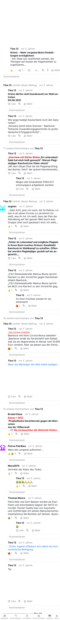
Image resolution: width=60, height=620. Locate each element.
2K (38, 70)
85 (31, 70)
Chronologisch (15, 618)
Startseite (4, 618)
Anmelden (27, 618)
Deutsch (49, 618)
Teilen (23, 70)
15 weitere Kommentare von (23, 318)
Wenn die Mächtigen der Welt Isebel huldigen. (33, 364)
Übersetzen (43, 70)
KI (47, 70)
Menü (57, 618)
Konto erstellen (39, 618)
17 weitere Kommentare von (23, 148)
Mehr (57, 70)
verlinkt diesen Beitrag (20, 85)
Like (13, 103)
